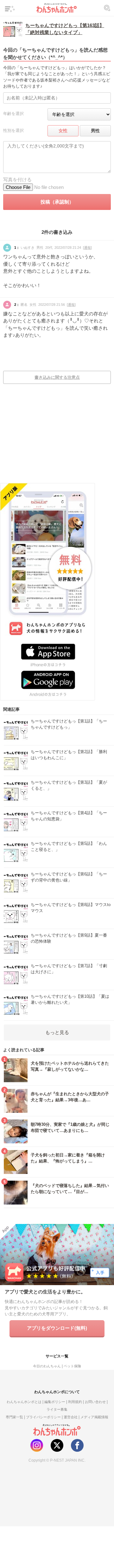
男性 (95, 130)
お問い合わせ (95, 1402)
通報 (87, 247)
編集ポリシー (54, 1402)
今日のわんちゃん (47, 1366)
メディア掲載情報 (94, 1417)
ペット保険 (72, 1366)
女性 (63, 130)
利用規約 (75, 1402)
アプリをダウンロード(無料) (57, 1328)
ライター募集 (57, 1409)
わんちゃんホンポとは (24, 1402)
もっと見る (57, 1032)
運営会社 (71, 1417)
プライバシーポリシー (43, 1417)
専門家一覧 (14, 1417)
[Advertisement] (57, 438)
